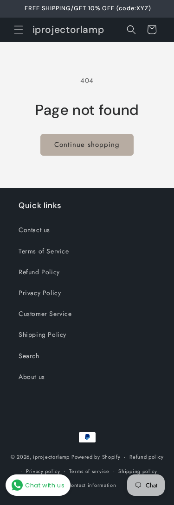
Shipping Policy (42, 334)
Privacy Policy (40, 292)
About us (32, 376)
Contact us (34, 229)
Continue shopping (87, 144)
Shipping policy (137, 471)
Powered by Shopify (96, 457)
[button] (18, 29)
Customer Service (45, 313)
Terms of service (89, 471)
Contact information (91, 485)
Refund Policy (39, 272)
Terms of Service (44, 251)
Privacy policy (43, 471)
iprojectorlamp (51, 457)
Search (29, 355)
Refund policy (146, 457)
